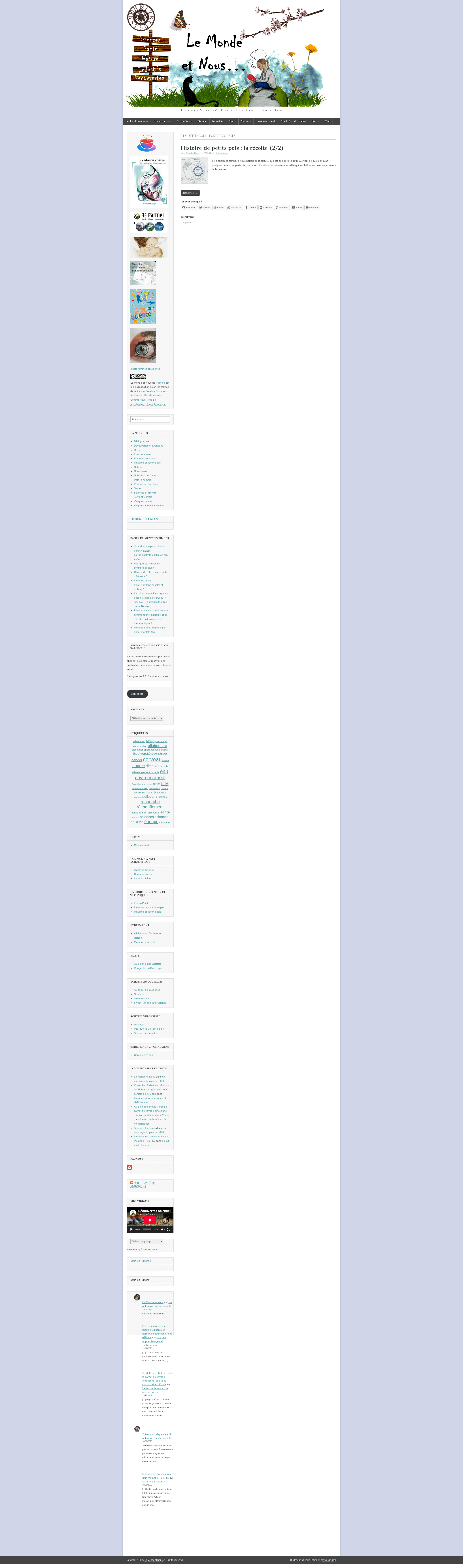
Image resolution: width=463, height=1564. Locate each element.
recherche (150, 801)
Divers (137, 450)
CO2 (157, 766)
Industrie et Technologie (147, 911)
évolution (164, 822)
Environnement (265, 121)
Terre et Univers (143, 496)
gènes (156, 783)
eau (164, 771)
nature (164, 788)
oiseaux (150, 792)
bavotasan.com (328, 1560)
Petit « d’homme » (137, 121)
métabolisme (154, 788)
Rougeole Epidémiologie (148, 968)
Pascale (160, 382)
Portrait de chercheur (146, 484)
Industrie (217, 121)
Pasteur (160, 792)
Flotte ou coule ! (143, 580)
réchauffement (150, 807)
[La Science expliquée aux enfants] (143, 323)
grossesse (147, 784)
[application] (150, 1220)
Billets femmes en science (145, 368)
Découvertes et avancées (148, 445)
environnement (150, 777)
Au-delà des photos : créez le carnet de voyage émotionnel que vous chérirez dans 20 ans (151, 1111)
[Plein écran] (169, 1229)
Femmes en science (145, 458)
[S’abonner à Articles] (129, 1169)
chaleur (165, 760)
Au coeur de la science (147, 989)
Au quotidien (184, 121)
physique (138, 797)
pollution (148, 796)
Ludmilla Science (143, 878)
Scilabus (139, 994)
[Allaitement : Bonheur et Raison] (143, 283)
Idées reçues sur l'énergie (149, 907)
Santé (232, 121)
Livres (315, 121)
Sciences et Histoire (145, 492)
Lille (165, 783)
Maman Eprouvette (145, 942)
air (166, 741)
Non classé (140, 471)
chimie (138, 765)
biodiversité (142, 753)
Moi (327, 121)
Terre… (246, 121)
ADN (149, 741)
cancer (136, 760)
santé (165, 812)
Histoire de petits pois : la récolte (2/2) (232, 148)
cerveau (152, 759)
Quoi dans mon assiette (147, 963)
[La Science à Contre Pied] (148, 256)
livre (134, 788)
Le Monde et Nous (192, 153)
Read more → (190, 193)
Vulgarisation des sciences (149, 505)
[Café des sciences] (146, 150)
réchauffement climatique (145, 812)
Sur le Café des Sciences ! (143, 1184)
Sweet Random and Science (150, 1002)
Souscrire (137, 693)
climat (149, 766)
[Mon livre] (149, 207)
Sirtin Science (142, 998)
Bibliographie (141, 441)
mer (145, 788)
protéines (161, 796)
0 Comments (222, 153)
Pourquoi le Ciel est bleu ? (149, 1028)
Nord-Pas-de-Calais (293, 121)
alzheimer (137, 749)
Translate (153, 1249)
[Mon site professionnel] (148, 231)
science (135, 817)
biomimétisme (159, 753)
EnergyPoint (141, 903)
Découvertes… (162, 121)
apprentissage (152, 749)
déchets (164, 766)
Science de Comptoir (146, 1033)
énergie (151, 821)
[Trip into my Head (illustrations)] (143, 362)
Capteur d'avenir (143, 1054)
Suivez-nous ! (140, 1260)
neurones (139, 792)
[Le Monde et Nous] (231, 53)
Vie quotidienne (143, 501)
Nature (202, 121)
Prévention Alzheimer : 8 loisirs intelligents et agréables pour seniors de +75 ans (151, 1089)
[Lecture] (131, 1229)
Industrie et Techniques (147, 462)
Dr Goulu (139, 1024)
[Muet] (163, 1229)
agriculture (158, 741)
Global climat (141, 845)
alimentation (140, 746)
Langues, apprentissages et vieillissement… (154, 1341)
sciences (147, 817)
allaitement (157, 745)
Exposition (136, 784)
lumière (139, 788)
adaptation (139, 741)
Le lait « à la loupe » (153, 1481)
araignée (164, 750)
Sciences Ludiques (145, 1128)
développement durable (145, 772)
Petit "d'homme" (143, 479)
